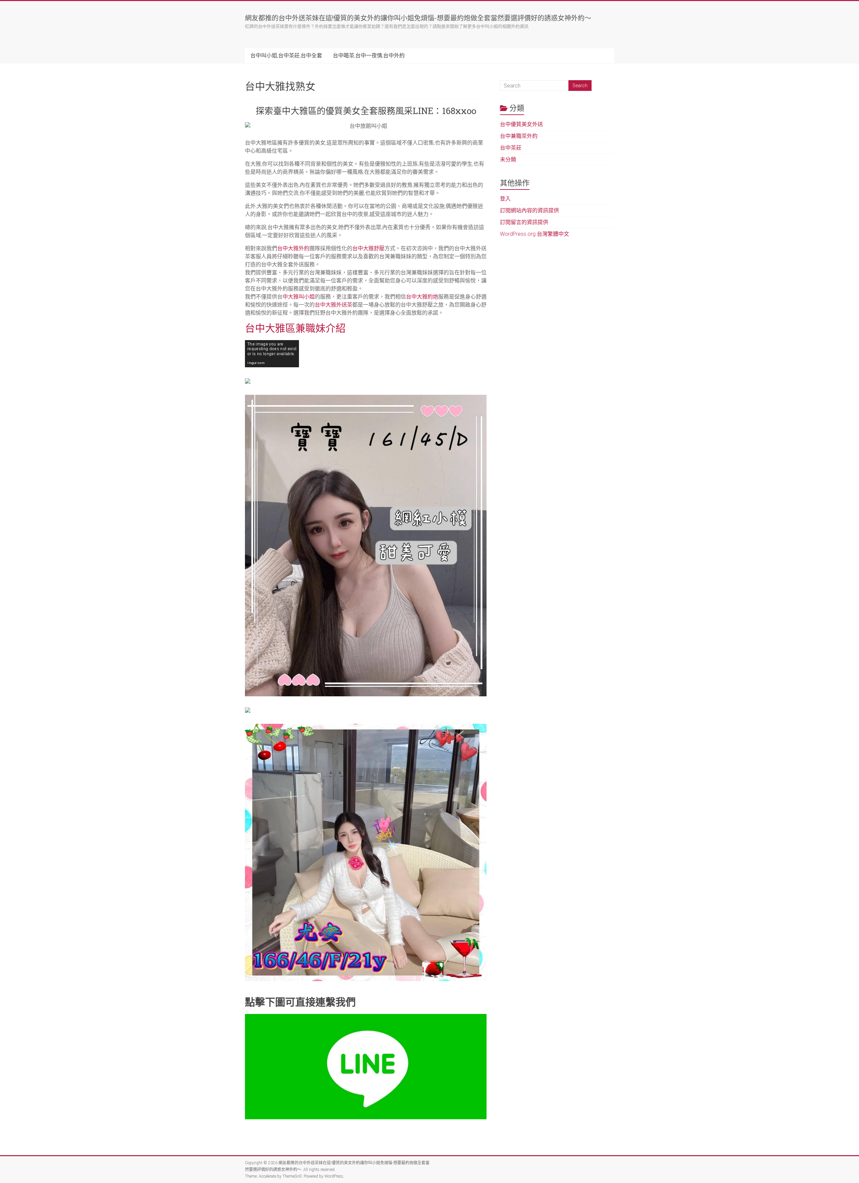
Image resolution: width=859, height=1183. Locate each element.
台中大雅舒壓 (368, 248)
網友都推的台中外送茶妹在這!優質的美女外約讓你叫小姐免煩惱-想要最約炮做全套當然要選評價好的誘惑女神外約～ (418, 17)
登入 (505, 199)
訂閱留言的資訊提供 (524, 222)
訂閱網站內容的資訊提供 (529, 210)
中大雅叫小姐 (299, 296)
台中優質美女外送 (521, 124)
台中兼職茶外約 (519, 136)
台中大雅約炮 (422, 296)
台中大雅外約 (293, 248)
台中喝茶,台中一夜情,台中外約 (369, 55)
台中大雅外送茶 (333, 305)
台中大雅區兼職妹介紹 (295, 327)
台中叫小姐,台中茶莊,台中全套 (286, 55)
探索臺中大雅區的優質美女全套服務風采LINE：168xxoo (366, 110)
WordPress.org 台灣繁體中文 (534, 234)
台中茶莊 (510, 148)
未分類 (508, 159)
